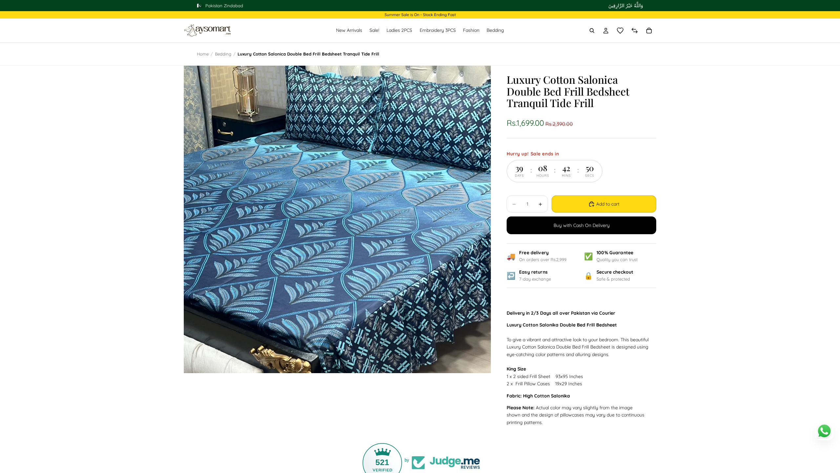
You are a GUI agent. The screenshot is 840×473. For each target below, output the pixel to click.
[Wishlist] (620, 30)
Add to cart (608, 204)
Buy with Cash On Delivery (582, 225)
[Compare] (634, 30)
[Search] (592, 30)
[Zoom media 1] (337, 219)
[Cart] (649, 30)
